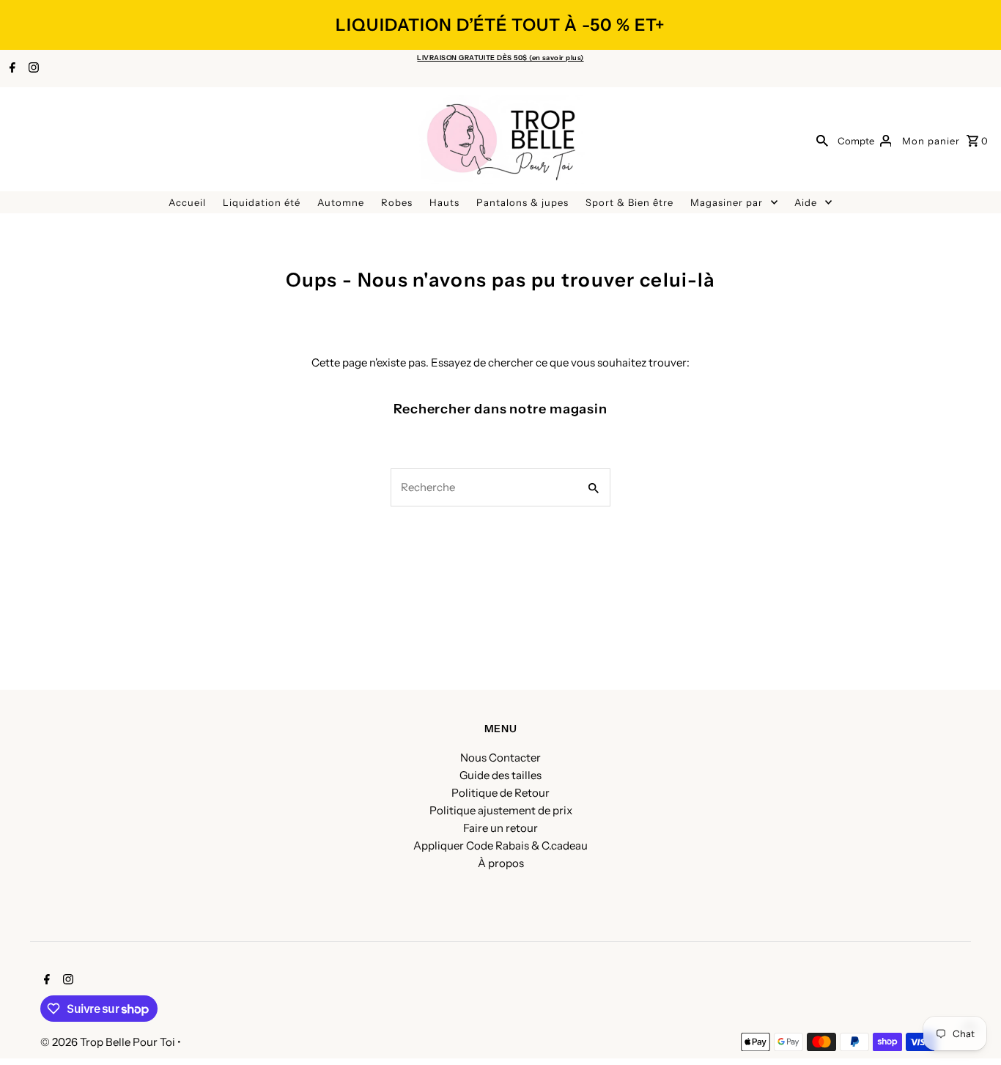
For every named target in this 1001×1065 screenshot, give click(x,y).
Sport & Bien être (629, 202)
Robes (397, 202)
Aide (805, 202)
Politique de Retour (500, 793)
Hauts (444, 202)
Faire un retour (500, 828)
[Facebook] (10, 69)
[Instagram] (32, 69)
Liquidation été (261, 202)
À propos (501, 863)
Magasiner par (726, 202)
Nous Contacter (500, 757)
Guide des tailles (500, 775)
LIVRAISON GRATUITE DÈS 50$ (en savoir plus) (500, 58)
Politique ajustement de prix (500, 810)
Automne (340, 202)
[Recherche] (822, 140)
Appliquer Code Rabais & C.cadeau (500, 845)
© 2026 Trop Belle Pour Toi (108, 1042)
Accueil (187, 202)
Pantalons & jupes (522, 202)
